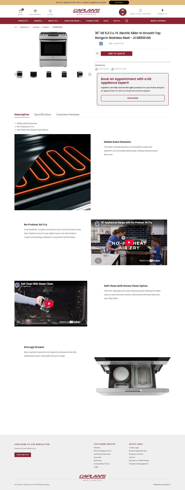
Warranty (98, 460)
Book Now (119, 2)
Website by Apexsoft (162, 484)
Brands (37, 21)
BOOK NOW (132, 98)
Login (96, 467)
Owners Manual (103, 69)
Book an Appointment (138, 451)
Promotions (92, 21)
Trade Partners (71, 21)
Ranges (46, 27)
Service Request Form (103, 451)
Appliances (24, 27)
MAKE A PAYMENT (158, 21)
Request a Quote (136, 454)
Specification (42, 114)
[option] (52, 49)
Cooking (36, 27)
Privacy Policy (43, 484)
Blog (106, 21)
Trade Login (134, 447)
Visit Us (132, 457)
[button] (23, 21)
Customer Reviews (68, 114)
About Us (52, 21)
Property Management (138, 464)
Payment (97, 457)
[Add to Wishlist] (97, 53)
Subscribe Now (23, 455)
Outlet (116, 21)
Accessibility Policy (102, 464)
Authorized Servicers (102, 454)
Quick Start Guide (120, 69)
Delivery (97, 447)
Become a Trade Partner (139, 460)
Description (22, 114)
